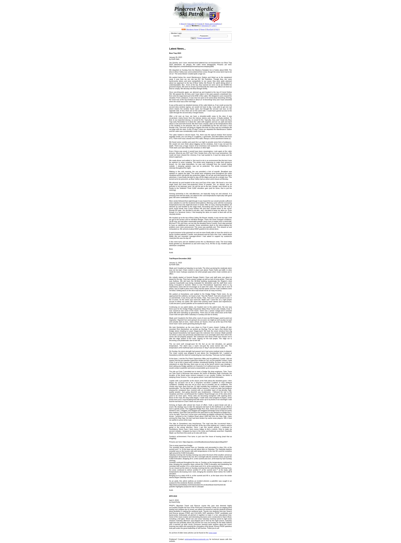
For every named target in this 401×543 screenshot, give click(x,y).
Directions (205, 26)
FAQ (217, 29)
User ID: (176, 36)
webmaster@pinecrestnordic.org (197, 539)
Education (191, 24)
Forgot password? (204, 38)
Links (213, 26)
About (182, 24)
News (202, 29)
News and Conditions (213, 24)
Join (187, 26)
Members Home (192, 29)
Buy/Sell (210, 29)
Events (199, 24)
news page (213, 533)
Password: (204, 36)
